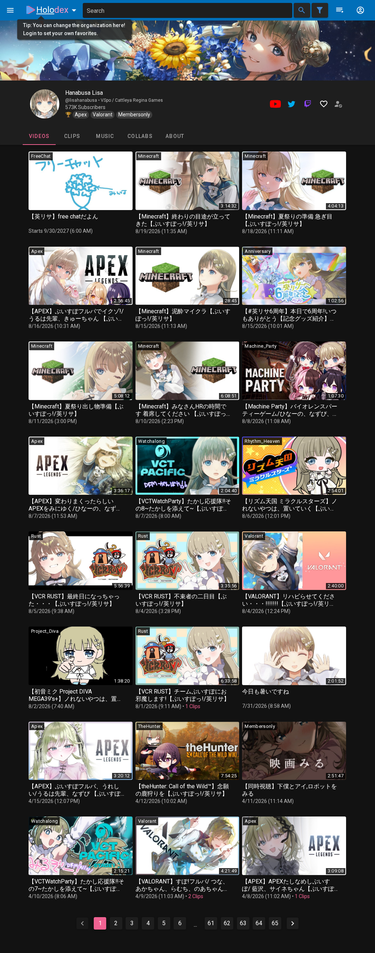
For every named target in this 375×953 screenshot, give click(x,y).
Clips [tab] (72, 136)
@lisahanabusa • (83, 100)
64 (259, 923)
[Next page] (292, 923)
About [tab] (175, 136)
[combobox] (187, 10)
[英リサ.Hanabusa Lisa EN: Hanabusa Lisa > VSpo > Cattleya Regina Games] (44, 104)
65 (275, 923)
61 (211, 923)
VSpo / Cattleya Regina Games (132, 100)
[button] (57, 10)
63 (243, 923)
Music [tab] (105, 136)
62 (227, 923)
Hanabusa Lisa (84, 92)
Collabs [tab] (140, 136)
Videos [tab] (39, 136)
